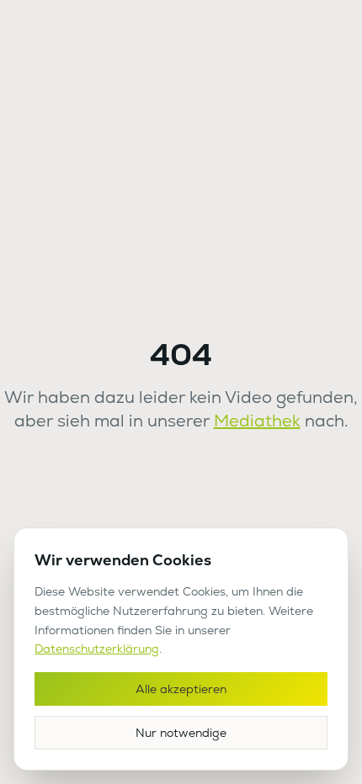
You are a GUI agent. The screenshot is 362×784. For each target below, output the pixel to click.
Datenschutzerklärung (97, 648)
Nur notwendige (181, 732)
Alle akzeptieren (181, 689)
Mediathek (257, 421)
